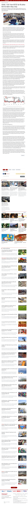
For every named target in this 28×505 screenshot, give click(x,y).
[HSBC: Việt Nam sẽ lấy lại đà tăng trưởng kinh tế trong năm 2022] (14, 184)
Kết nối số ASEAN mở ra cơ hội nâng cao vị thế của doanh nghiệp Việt (9, 393)
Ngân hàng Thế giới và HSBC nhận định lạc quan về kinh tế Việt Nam (22, 188)
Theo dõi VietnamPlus (18, 173)
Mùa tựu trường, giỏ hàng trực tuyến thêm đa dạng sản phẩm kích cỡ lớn (9, 441)
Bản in (7, 173)
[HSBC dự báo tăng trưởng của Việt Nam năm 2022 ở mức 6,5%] (6, 199)
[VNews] (17, 491)
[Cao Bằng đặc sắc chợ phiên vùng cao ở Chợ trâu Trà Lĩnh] (22, 473)
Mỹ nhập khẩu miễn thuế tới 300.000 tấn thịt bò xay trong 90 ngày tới (9, 417)
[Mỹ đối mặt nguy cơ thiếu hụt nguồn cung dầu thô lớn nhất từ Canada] (22, 402)
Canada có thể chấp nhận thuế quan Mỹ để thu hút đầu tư (9, 345)
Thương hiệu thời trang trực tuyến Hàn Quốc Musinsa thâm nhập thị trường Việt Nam (9, 456)
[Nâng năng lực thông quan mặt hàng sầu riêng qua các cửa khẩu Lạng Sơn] (22, 268)
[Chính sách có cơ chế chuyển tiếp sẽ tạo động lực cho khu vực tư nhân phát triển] (22, 426)
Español (18, 0)
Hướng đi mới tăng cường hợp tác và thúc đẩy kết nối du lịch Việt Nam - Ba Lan (9, 258)
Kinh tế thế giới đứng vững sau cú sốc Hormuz (9, 337)
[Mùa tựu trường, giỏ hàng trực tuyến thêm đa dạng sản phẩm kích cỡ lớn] (22, 442)
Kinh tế (3, 2)
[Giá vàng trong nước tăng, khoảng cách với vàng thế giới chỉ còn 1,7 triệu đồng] (22, 331)
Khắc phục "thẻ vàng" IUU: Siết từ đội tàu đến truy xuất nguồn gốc (9, 449)
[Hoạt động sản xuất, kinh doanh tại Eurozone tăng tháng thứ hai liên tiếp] (22, 410)
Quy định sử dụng (19, 493)
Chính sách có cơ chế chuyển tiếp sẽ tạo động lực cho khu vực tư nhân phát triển (9, 425)
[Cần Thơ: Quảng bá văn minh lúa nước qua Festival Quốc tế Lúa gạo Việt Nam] (22, 307)
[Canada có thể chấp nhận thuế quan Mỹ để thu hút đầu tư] (22, 347)
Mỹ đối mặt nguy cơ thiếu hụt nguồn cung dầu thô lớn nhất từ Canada (9, 401)
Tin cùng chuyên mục (6, 248)
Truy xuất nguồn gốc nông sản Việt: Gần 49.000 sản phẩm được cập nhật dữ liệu (10, 251)
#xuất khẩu (10, 169)
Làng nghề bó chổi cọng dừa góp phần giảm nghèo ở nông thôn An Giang (9, 282)
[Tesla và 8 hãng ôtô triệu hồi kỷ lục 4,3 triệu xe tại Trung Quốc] (22, 276)
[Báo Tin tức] (24, 491)
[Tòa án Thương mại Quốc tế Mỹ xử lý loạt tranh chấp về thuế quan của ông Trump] (22, 379)
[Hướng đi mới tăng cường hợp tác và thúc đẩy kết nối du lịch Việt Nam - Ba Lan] (22, 260)
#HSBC (4, 169)
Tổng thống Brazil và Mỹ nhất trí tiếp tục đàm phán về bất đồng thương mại (9, 385)
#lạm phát (13, 169)
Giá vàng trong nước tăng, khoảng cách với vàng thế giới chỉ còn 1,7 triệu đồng (9, 330)
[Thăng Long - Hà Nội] (23, 0)
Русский (21, 0)
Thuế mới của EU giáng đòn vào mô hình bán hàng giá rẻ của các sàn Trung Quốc (9, 361)
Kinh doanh (6, 2)
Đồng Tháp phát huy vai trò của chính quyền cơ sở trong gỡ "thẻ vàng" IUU (9, 464)
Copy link (8, 173)
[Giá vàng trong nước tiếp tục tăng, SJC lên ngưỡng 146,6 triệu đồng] (22, 481)
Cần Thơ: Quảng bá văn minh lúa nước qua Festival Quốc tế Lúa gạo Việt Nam (9, 306)
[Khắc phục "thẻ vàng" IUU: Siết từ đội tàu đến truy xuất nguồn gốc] (22, 450)
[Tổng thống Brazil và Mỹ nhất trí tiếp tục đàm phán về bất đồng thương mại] (22, 386)
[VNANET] (20, 491)
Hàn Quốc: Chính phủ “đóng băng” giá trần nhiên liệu (9, 433)
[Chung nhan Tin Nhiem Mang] (7, 502)
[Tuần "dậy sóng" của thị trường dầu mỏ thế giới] (22, 316)
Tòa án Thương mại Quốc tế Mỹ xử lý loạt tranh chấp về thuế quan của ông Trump (9, 377)
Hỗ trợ (23, 493)
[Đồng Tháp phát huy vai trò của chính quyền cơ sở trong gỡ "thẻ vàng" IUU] (22, 465)
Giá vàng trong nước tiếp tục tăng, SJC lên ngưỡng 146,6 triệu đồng (8, 480)
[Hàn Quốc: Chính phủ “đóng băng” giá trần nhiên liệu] (22, 434)
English (13, 0)
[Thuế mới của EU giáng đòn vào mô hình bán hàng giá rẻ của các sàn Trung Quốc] (22, 363)
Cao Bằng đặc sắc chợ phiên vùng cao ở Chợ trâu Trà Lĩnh (9, 472)
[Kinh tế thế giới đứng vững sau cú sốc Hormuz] (22, 339)
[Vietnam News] (5, 491)
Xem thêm (14, 487)
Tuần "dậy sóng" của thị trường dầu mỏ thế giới (9, 314)
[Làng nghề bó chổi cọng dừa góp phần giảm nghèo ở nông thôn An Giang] (22, 284)
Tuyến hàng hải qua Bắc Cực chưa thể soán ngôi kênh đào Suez (9, 369)
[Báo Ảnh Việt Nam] (14, 491)
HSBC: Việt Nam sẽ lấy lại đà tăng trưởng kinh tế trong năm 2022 (14, 188)
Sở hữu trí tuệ (14, 493)
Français (16, 0)
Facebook (3, 173)
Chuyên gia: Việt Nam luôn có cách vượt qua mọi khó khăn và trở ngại (5, 188)
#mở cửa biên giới (18, 169)
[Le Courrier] (10, 491)
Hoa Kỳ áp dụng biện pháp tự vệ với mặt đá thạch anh (9, 298)
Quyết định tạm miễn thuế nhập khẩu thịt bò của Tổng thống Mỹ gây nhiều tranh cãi (9, 353)
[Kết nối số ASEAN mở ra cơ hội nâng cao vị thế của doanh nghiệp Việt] (22, 394)
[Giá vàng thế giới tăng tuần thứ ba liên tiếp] (22, 324)
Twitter (5, 173)
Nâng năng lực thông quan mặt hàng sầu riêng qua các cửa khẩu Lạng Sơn (9, 266)
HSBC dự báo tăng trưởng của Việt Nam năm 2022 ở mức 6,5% (5, 204)
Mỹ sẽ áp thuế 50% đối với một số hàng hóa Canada (9, 290)
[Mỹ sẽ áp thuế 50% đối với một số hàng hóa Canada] (22, 292)
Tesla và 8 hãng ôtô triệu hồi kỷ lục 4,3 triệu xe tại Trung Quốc (9, 274)
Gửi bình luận (22, 176)
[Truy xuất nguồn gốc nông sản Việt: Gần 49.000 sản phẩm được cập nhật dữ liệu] (22, 252)
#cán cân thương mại (5, 171)
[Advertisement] (14, 162)
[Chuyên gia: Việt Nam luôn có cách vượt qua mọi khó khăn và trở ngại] (6, 184)
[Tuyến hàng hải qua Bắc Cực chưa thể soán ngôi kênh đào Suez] (22, 371)
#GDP (6, 169)
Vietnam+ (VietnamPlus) (6, 0)
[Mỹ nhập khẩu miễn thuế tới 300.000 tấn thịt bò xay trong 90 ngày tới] (22, 418)
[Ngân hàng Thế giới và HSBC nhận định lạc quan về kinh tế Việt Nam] (13, 44)
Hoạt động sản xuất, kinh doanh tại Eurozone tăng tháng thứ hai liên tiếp (9, 409)
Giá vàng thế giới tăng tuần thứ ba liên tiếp (9, 321)
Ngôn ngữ (26, 493)
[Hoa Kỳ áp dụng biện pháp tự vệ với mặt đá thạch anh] (22, 300)
